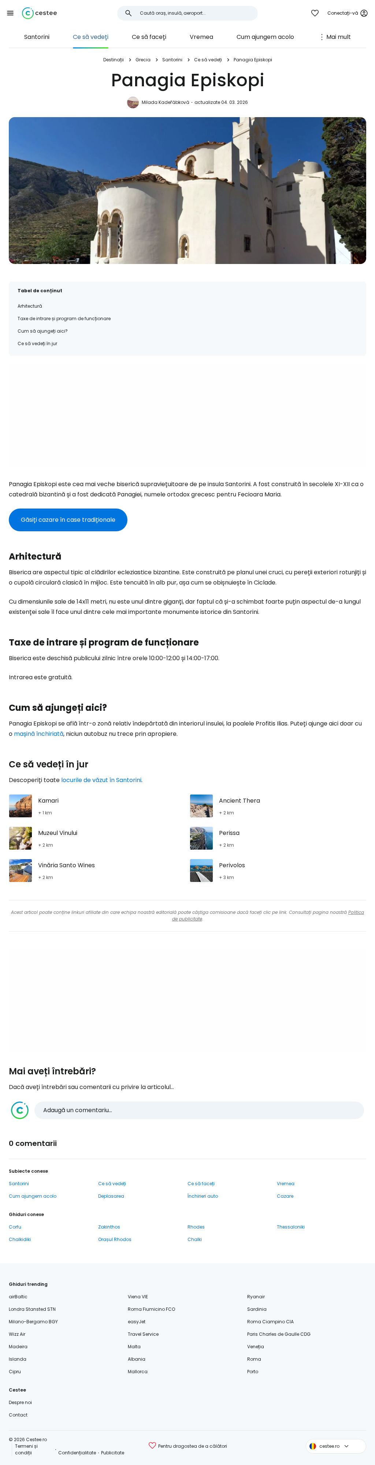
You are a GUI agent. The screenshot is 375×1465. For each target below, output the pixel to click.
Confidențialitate (77, 1453)
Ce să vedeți (90, 37)
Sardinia (257, 1309)
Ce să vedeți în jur (37, 343)
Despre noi (20, 1402)
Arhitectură (30, 306)
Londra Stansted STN (32, 1309)
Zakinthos (109, 1227)
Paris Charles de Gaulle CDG (279, 1334)
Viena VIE (138, 1297)
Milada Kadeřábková (165, 102)
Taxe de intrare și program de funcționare (64, 318)
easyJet (136, 1321)
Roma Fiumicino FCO (151, 1309)
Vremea (201, 37)
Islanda (17, 1359)
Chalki (195, 1239)
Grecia (143, 60)
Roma (254, 1359)
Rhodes (196, 1227)
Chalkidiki (20, 1239)
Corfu (15, 1227)
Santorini (36, 37)
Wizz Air (17, 1334)
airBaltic (18, 1297)
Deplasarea (111, 1196)
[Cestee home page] (39, 13)
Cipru (15, 1371)
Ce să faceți (149, 37)
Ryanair (256, 1297)
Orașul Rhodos (114, 1239)
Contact (18, 1415)
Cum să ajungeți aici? (43, 331)
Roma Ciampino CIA (270, 1321)
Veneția (255, 1346)
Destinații (113, 60)
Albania (136, 1359)
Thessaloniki (291, 1227)
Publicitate (112, 1453)
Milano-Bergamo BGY (33, 1321)
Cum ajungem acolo (265, 37)
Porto (252, 1371)
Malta (134, 1346)
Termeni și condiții (26, 1449)
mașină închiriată (38, 734)
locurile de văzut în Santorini (101, 780)
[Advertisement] (187, 416)
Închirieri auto (203, 1196)
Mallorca (138, 1371)
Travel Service (143, 1334)
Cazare (285, 1196)
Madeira (18, 1346)
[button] (10, 13)
